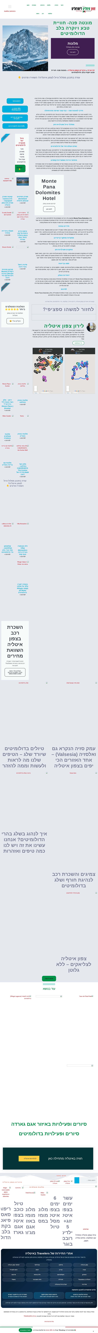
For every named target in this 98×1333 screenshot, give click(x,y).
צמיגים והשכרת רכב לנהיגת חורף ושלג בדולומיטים (73, 880)
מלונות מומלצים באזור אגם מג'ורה (26, 1221)
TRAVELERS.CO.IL (30, 1316)
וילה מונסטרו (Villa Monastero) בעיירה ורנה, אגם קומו (23, 550)
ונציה (84, 1269)
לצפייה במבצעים (25, 1330)
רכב (43, 13)
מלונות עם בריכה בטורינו (7, 464)
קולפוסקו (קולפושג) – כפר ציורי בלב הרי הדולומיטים (7, 549)
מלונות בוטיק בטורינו (23, 435)
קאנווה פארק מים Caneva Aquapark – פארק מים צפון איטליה (7, 201)
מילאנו (61, 1265)
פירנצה (13, 1274)
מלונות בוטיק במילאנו (23, 401)
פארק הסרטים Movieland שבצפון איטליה (22, 199)
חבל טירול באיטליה (61, 1284)
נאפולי (14, 1279)
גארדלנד (37, 1265)
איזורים (56, 5)
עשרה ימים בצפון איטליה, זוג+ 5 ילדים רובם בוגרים (64, 1221)
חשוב (28, 5)
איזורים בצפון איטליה (77, 70)
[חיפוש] (76, 1180)
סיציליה (60, 1279)
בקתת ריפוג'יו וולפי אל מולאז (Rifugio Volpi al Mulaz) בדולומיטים (22, 588)
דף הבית (91, 70)
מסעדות (34, 5)
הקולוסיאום (60, 1274)
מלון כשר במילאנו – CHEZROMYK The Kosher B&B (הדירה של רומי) (22, 469)
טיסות (37, 13)
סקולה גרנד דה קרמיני (7, 232)
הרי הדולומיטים (57, 301)
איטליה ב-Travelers (84, 1279)
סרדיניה (84, 1284)
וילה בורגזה (37, 1274)
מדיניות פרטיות (49, 1321)
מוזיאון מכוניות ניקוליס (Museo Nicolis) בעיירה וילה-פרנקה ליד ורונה (7, 273)
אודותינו (85, 1229)
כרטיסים (42, 5)
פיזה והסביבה (37, 1279)
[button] (9, 6)
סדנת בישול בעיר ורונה (22, 266)
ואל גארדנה (48, 301)
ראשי (62, 5)
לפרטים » (23, 203)
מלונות (48, 5)
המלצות (50, 13)
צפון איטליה (84, 1265)
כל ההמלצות (78, 343)
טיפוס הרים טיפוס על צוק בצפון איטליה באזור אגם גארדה (23, 235)
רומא (37, 1269)
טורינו (60, 1269)
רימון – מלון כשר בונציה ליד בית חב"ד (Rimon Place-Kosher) (7, 404)
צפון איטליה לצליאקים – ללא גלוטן (73, 964)
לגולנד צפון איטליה (13, 1265)
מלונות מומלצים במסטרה (7, 436)
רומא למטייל (14, 1269)
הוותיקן (84, 1274)
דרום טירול (71, 301)
